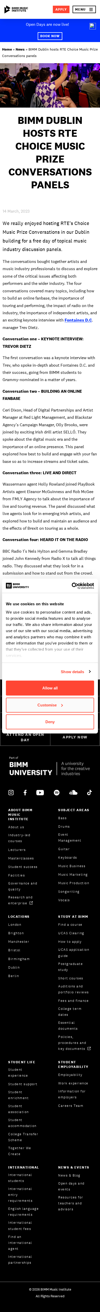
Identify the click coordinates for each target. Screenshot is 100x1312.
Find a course (70, 924)
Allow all (50, 688)
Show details (72, 671)
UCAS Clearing (71, 933)
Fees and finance (73, 1001)
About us (16, 827)
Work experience (73, 1083)
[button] (84, 9)
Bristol (14, 950)
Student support (23, 1084)
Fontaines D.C (78, 320)
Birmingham (19, 959)
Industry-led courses (19, 838)
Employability (70, 1075)
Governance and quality (22, 886)
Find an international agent (20, 1243)
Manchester (18, 941)
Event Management (69, 837)
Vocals (64, 900)
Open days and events (71, 1186)
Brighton (16, 933)
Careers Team (70, 1106)
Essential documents (68, 1025)
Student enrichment (18, 1095)
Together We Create (19, 1151)
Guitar (64, 849)
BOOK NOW (50, 36)
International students (20, 1178)
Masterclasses (21, 858)
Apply (61, 9)
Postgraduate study (70, 967)
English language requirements (23, 1211)
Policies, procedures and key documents (72, 1043)
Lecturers (17, 850)
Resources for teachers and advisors (70, 1203)
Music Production (73, 883)
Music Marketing (73, 874)
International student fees (20, 1225)
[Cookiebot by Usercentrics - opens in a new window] (72, 585)
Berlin (13, 976)
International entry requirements (20, 1195)
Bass (62, 818)
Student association (18, 1109)
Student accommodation (22, 1123)
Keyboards (67, 857)
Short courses (70, 978)
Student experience (18, 1072)
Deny (50, 722)
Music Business (71, 866)
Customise (47, 705)
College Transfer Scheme (23, 1137)
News (20, 49)
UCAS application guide (73, 952)
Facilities (16, 875)
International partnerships (20, 1259)
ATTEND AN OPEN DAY (25, 737)
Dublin (14, 967)
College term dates (70, 1012)
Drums (64, 826)
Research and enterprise (20, 900)
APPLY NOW (75, 737)
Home (7, 49)
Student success (23, 867)
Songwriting (69, 891)
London (14, 924)
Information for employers (72, 1094)
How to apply (70, 941)
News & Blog (69, 1175)
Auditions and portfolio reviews (73, 989)
